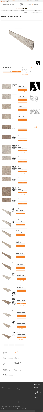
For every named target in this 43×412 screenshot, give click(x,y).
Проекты (18, 389)
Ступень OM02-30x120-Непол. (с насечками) (14, 323)
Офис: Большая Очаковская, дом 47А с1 (9, 4)
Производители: (6, 10)
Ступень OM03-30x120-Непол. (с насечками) (14, 334)
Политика (18, 390)
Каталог (2, 384)
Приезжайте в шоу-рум (30, 1)
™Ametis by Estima (30, 67)
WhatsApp (24, 402)
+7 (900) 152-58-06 (36, 1)
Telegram (21, 402)
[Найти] (31, 12)
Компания (10, 384)
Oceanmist (28, 68)
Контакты (29, 4)
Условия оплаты (28, 386)
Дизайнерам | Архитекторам (20, 1)
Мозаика (20, 12)
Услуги (2, 387)
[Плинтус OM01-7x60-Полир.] (21, 40)
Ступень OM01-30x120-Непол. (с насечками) (14, 312)
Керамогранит (3, 12)
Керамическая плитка (12, 12)
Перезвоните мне (26, 1)
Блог (18, 388)
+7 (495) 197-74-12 (36, 0)
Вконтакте (19, 402)
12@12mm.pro (35, 4)
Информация (19, 384)
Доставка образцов (9, 1)
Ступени (25, 12)
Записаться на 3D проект (14, 1)
